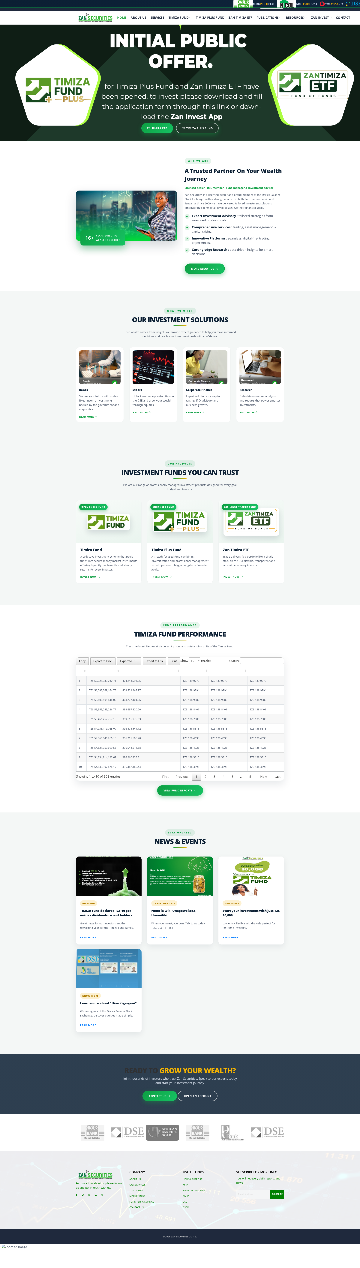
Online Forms (99, 58)
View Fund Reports (178, 790)
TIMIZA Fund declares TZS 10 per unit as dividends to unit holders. (106, 912)
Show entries (195, 660)
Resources (295, 18)
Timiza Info (196, 58)
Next (263, 776)
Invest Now (88, 576)
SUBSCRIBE (277, 1194)
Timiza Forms (99, 46)
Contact (343, 18)
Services (157, 18)
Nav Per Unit (194, 671)
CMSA (186, 1196)
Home (122, 18)
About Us (138, 18)
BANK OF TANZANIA (194, 1190)
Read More (87, 416)
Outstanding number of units (150, 671)
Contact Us (157, 1096)
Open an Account (197, 1096)
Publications (267, 18)
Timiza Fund (179, 18)
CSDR (186, 1207)
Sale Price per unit (228, 671)
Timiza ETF (159, 128)
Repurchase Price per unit (274, 671)
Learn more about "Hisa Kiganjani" (108, 1003)
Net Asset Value (103, 671)
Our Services (137, 1184)
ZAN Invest (320, 18)
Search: (234, 660)
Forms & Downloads (103, 70)
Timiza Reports (198, 46)
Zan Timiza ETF (240, 18)
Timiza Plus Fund (210, 18)
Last (277, 776)
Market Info (137, 1196)
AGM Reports (246, 46)
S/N (81, 671)
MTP (185, 1184)
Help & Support (192, 1179)
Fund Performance (200, 70)
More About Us (202, 268)
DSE (185, 1201)
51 (251, 776)
